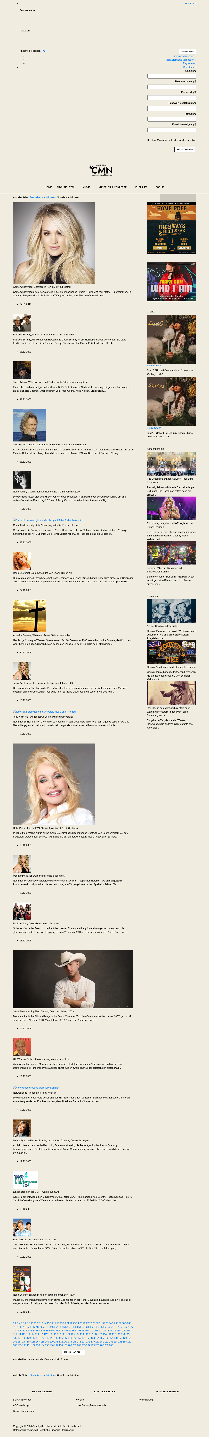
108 (123, 1330)
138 (24, 1337)
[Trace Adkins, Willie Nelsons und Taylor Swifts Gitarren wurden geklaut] (22, 369)
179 (93, 1341)
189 (20, 1345)
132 (114, 1334)
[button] (67, 187)
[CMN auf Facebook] (165, 198)
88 (47, 1330)
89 (50, 1330)
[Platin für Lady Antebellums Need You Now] (22, 911)
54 (57, 1327)
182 (106, 1341)
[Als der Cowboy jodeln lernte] (171, 610)
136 (15, 1337)
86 (40, 1330)
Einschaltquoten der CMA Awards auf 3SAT (36, 1191)
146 (61, 1337)
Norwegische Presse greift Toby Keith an (34, 1092)
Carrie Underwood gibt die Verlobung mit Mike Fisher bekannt (45, 525)
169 (47, 1341)
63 (86, 1327)
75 (125, 1327)
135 (127, 1334)
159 (120, 1337)
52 (50, 1327)
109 (128, 1330)
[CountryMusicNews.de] (101, 170)
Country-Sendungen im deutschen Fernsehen (171, 667)
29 (94, 1323)
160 (125, 1337)
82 (27, 1330)
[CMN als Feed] (191, 198)
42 (17, 1327)
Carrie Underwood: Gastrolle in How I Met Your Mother (42, 286)
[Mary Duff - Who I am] (171, 281)
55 (60, 1327)
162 (15, 1341)
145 (56, 1337)
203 (84, 1345)
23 (74, 1323)
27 (87, 1323)
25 (81, 1323)
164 (24, 1341)
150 (79, 1337)
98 (79, 1330)
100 (87, 1330)
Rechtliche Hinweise (49, 1430)
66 (96, 1327)
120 (59, 1334)
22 (71, 1323)
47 (34, 1327)
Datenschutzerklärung (25, 1430)
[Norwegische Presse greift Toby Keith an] (36, 1087)
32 (103, 1323)
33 (107, 1323)
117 (46, 1334)
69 (105, 1327)
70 (109, 1327)
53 (53, 1327)
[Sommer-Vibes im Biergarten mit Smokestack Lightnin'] (171, 552)
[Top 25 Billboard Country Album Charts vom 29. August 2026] (171, 339)
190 (24, 1345)
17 (54, 1323)
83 (30, 1330)
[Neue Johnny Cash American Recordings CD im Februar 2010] (22, 479)
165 (29, 1341)
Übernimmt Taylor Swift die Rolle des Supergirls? (39, 875)
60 (76, 1327)
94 (66, 1330)
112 (23, 1334)
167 (38, 1341)
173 (65, 1341)
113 (28, 1334)
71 (112, 1327)
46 (30, 1327)
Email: (189, 113)
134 (123, 1334)
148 (70, 1337)
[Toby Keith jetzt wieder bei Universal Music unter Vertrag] (44, 711)
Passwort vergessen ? (184, 56)
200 (70, 1345)
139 (29, 1337)
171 (56, 1341)
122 (68, 1334)
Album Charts (154, 365)
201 (74, 1345)
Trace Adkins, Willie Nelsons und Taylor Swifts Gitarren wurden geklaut (50, 382)
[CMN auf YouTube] (184, 198)
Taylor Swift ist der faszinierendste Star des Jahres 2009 (43, 683)
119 (54, 1334)
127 (91, 1334)
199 (65, 1345)
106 (114, 1330)
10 (32, 1323)
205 (93, 1345)
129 (100, 1334)
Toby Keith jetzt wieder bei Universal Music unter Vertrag (43, 716)
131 (109, 1334)
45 (27, 1327)
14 (45, 1323)
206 (97, 1345)
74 (122, 1327)
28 (90, 1323)
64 (89, 1327)
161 (129, 1337)
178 (88, 1341)
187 (129, 1341)
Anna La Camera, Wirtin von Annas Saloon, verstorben (42, 635)
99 (83, 1330)
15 (48, 1323)
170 (52, 1341)
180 (97, 1341)
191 (29, 1345)
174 (70, 1341)
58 (70, 1327)
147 (65, 1337)
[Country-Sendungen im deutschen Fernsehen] (171, 651)
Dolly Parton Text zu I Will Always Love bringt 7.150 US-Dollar (46, 828)
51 (47, 1327)
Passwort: (187, 92)
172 (61, 1341)
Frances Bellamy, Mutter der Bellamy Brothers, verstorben (44, 334)
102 (96, 1330)
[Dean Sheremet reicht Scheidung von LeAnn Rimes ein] (22, 560)
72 (115, 1327)
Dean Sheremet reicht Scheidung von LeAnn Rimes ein (42, 572)
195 (47, 1345)
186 (125, 1341)
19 (61, 1323)
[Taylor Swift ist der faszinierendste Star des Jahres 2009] (22, 670)
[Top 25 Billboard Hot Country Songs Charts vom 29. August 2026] (171, 401)
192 (33, 1345)
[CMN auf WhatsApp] (178, 198)
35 (113, 1323)
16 (51, 1323)
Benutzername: (184, 81)
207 (102, 1345)
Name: (189, 70)
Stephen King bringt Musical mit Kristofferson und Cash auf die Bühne (50, 444)
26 (84, 1323)
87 (43, 1330)
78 (14, 1330)
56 (63, 1327)
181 (102, 1341)
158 (116, 1337)
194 (42, 1345)
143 (47, 1337)
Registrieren (189, 63)
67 (99, 1327)
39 (126, 1323)
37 (120, 1323)
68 (102, 1327)
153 (93, 1337)
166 (33, 1341)
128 (95, 1334)
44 (24, 1327)
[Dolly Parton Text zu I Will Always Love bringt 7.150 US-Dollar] (54, 784)
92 (60, 1330)
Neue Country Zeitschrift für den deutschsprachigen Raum (44, 1294)
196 (52, 1345)
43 (21, 1327)
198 (61, 1345)
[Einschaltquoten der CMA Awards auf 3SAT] (25, 1179)
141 (38, 1337)
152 (88, 1337)
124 (77, 1334)
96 (73, 1330)
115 (37, 1334)
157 (111, 1337)
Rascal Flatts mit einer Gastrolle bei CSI (34, 1239)
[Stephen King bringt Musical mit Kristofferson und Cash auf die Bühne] (29, 425)
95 (70, 1330)
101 (91, 1330)
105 (110, 1330)
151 (84, 1337)
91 (57, 1330)
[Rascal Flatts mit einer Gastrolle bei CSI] (22, 1227)
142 (42, 1337)
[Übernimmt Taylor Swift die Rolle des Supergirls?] (22, 863)
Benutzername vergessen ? (181, 59)
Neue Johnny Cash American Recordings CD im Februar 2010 (46, 491)
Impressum (68, 1430)
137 (20, 1337)
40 (130, 1323)
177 (84, 1341)
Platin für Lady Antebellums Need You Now (36, 923)
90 (53, 1330)
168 (42, 1341)
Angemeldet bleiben (30, 50)
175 (74, 1341)
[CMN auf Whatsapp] (179, 1376)
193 (38, 1345)
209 (111, 1345)
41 (14, 1327)
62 (83, 1327)
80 (21, 1330)
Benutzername (27, 10)
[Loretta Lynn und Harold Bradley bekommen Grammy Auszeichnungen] (22, 1128)
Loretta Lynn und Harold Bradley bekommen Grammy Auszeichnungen (50, 1140)
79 (17, 1330)
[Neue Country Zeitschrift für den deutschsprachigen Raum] (22, 1278)
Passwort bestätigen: (181, 102)
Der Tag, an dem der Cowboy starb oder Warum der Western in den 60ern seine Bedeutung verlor (168, 712)
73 (119, 1327)
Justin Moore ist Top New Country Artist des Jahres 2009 (43, 1011)
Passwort (25, 30)
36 (116, 1323)
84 (34, 1330)
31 (100, 1323)
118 (50, 1334)
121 (63, 1334)
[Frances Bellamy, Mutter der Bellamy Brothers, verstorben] (22, 322)
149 (74, 1337)
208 (106, 1345)
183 (111, 1341)
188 (15, 1345)
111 (19, 1334)
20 (64, 1323)
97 (76, 1330)
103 (101, 1330)
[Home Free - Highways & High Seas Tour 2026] (171, 229)
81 (24, 1330)
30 (97, 1323)
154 (97, 1337)
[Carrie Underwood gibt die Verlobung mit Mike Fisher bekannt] (47, 520)
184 (116, 1341)
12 (38, 1323)
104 (105, 1330)
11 (35, 1323)
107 (119, 1330)
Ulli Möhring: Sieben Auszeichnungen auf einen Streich (42, 1059)
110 (15, 1334)
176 (79, 1341)
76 (128, 1327)
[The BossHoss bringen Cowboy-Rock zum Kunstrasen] (171, 463)
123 (73, 1334)
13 (41, 1323)
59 (73, 1327)
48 (37, 1327)
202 (79, 1345)
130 (105, 1334)
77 (132, 1327)
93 (63, 1330)
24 (77, 1323)
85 (37, 1330)
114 (32, 1334)
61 (79, 1327)
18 (58, 1323)
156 (106, 1337)
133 (118, 1334)
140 (33, 1337)
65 (92, 1327)
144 (52, 1337)
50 (43, 1327)
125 (82, 1334)
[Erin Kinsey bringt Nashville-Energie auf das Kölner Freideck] (171, 508)
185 (120, 1341)
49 (40, 1327)
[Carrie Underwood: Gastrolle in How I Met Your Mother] (54, 242)
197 (56, 1345)
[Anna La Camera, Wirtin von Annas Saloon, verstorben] (29, 615)
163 (20, 1341)
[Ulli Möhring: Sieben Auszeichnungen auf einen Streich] (22, 1046)
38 (123, 1323)
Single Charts (154, 427)
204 (88, 1345)
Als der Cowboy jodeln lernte (162, 626)
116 (41, 1334)
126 (86, 1334)
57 (66, 1327)
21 (67, 1323)
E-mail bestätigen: (182, 124)
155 (102, 1337)
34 (110, 1323)
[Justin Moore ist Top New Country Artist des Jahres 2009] (73, 979)
